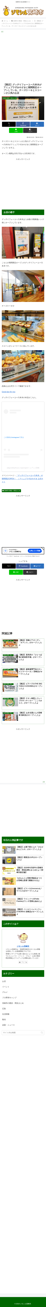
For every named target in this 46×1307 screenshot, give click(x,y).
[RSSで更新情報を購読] (26, 962)
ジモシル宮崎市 (23, 946)
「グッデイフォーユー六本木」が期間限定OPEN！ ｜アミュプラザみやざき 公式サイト (22, 478)
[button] (30, 130)
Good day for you (8, 392)
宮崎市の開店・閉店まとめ (12, 490)
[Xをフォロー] (23, 962)
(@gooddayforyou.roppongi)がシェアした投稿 (23, 468)
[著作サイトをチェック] (19, 962)
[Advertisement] (23, 56)
